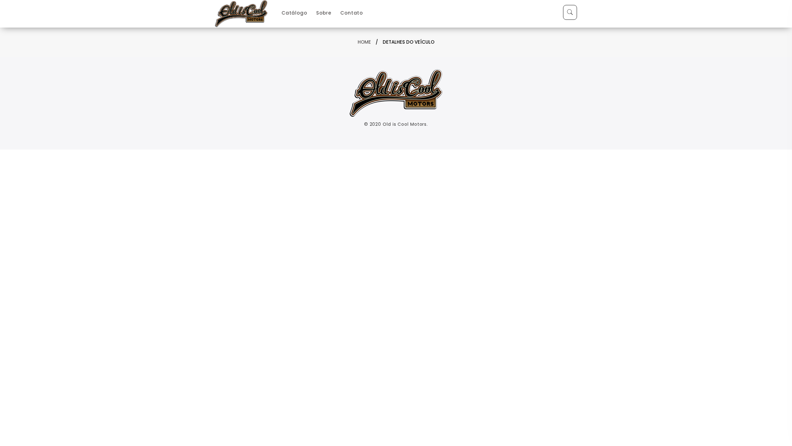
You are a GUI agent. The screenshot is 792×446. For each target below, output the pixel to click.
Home (364, 42)
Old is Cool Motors (405, 124)
